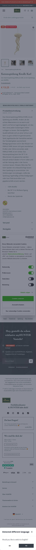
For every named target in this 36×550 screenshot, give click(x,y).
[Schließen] (32, 532)
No (10, 546)
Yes (26, 546)
